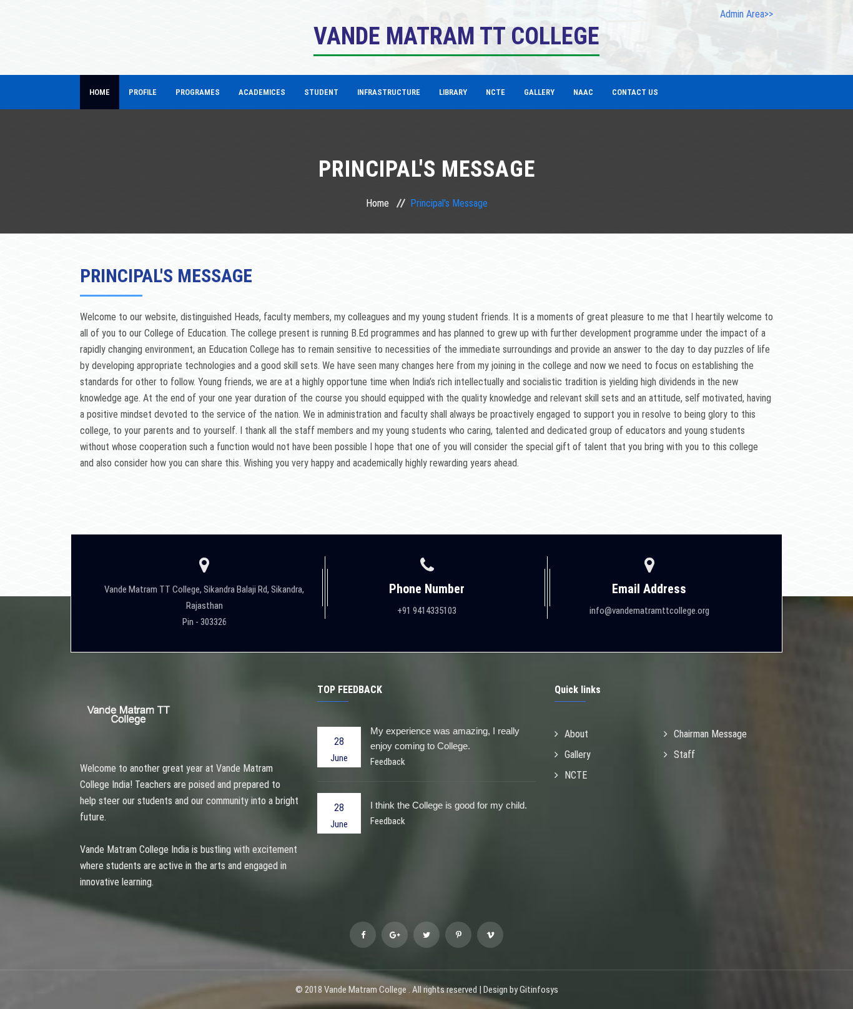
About (576, 734)
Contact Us (635, 92)
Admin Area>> (746, 14)
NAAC (583, 92)
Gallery (539, 92)
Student (321, 92)
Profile (143, 92)
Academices (262, 92)
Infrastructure (388, 92)
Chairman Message (710, 734)
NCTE (495, 92)
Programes (197, 92)
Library (453, 92)
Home (99, 92)
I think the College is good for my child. (448, 805)
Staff (684, 754)
